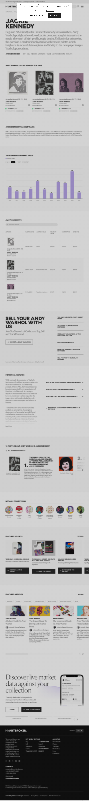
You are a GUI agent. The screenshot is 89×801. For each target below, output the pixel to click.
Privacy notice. (50, 11)
